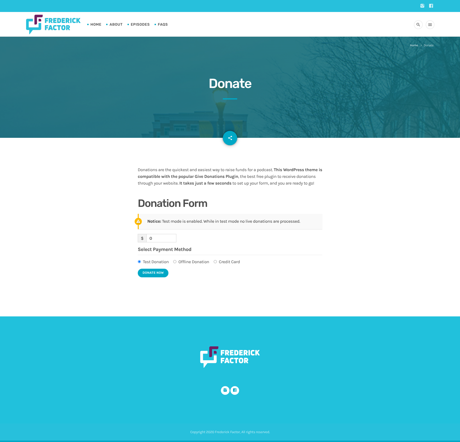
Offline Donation (193, 261)
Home (96, 24)
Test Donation (156, 261)
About (115, 24)
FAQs (163, 24)
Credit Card (229, 261)
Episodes (140, 24)
